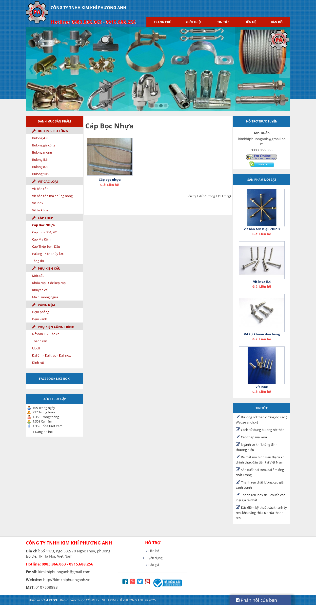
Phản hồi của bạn (258, 600)
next (285, 68)
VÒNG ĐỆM (46, 304)
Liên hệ (250, 22)
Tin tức (223, 22)
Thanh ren (39, 341)
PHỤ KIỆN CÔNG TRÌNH (55, 326)
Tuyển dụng (153, 558)
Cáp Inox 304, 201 (45, 232)
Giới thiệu (194, 22)
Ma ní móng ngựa (45, 297)
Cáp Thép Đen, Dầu (46, 246)
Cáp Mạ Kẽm (41, 239)
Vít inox (37, 203)
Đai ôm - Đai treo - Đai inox (51, 355)
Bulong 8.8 (39, 166)
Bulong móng (42, 152)
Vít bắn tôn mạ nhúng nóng (52, 196)
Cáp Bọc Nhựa (43, 225)
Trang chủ (162, 22)
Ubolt (36, 348)
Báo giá (153, 565)
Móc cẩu (38, 275)
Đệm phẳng (40, 312)
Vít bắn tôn (40, 188)
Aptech (52, 600)
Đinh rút (38, 362)
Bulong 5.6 (39, 159)
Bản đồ (277, 22)
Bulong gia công (43, 145)
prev (32, 68)
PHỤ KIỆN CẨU (48, 268)
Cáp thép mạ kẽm (253, 437)
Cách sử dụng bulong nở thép (262, 429)
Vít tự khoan (41, 210)
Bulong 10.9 (40, 174)
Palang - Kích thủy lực (47, 253)
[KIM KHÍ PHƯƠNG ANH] (262, 156)
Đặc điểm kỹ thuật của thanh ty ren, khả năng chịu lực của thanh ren (261, 512)
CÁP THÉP (45, 218)
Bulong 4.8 (39, 138)
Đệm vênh (39, 319)
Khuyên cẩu (40, 290)
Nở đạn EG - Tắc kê (45, 334)
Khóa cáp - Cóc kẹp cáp (49, 283)
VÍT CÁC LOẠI (47, 181)
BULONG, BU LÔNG (52, 131)
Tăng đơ (38, 261)
